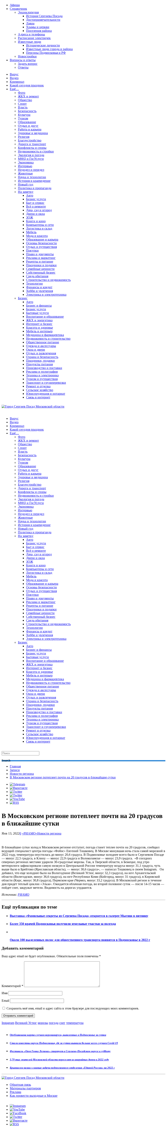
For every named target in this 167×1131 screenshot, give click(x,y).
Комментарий (12, 986)
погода (53, 1023)
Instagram (8, 1023)
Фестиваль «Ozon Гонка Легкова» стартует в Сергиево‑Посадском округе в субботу (60, 1051)
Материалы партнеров (25, 1088)
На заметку (25, 191)
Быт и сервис (35, 203)
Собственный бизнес (40, 272)
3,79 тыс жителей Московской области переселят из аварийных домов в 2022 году (59, 1059)
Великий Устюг (26, 1023)
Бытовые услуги (37, 313)
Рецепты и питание (39, 261)
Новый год (25, 184)
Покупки (32, 250)
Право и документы (40, 254)
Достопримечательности (43, 19)
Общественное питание (42, 342)
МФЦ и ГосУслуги (31, 158)
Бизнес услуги (36, 199)
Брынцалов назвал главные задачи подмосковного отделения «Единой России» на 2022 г (62, 1067)
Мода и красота (37, 236)
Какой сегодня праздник (27, 85)
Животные (25, 173)
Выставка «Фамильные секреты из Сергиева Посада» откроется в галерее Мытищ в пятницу (79, 916)
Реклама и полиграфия (42, 371)
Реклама (15, 1092)
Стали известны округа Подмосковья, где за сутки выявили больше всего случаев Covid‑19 (64, 1043)
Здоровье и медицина (33, 133)
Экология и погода (31, 155)
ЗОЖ (29, 217)
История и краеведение (34, 180)
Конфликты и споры (32, 147)
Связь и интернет (38, 397)
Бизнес (22, 298)
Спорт (22, 103)
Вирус (14, 74)
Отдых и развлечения (41, 353)
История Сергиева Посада (44, 16)
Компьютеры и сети (40, 225)
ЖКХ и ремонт (28, 96)
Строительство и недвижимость (48, 280)
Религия (23, 136)
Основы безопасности (41, 243)
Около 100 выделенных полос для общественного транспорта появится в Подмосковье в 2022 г (80, 940)
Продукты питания (39, 364)
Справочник (18, 8)
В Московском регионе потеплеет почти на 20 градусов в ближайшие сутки (63, 777)
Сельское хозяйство (39, 390)
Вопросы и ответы (23, 60)
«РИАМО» (29, 833)
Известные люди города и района (49, 49)
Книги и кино (36, 221)
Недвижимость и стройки (36, 151)
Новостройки (27, 56)
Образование (27, 122)
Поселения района (39, 30)
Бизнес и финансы (39, 305)
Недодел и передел (31, 169)
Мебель (31, 232)
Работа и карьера (29, 129)
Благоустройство (29, 140)
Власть (22, 107)
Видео (14, 78)
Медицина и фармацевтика (45, 335)
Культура (24, 114)
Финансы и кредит (39, 287)
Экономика (26, 162)
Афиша (15, 5)
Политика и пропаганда (34, 188)
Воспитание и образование (45, 316)
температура (75, 1023)
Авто (29, 195)
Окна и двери (35, 349)
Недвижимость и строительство (48, 338)
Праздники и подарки (41, 265)
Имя (5, 993)
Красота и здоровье (39, 327)
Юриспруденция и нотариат (45, 393)
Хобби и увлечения (39, 291)
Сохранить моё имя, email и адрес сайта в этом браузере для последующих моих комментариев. (73, 1008)
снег (62, 1023)
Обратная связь (20, 1084)
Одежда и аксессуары (41, 346)
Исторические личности (43, 45)
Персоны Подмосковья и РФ (46, 52)
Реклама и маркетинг (41, 258)
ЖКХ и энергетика (39, 320)
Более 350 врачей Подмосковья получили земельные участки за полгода (63, 923)
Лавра (30, 23)
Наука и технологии (32, 177)
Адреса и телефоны (31, 34)
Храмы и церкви (37, 27)
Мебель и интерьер (39, 331)
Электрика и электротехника (46, 294)
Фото (21, 92)
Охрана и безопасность (42, 357)
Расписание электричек (34, 38)
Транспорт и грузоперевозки (46, 382)
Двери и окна (35, 214)
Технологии (34, 283)
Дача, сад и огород (39, 210)
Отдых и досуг (28, 125)
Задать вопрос (27, 63)
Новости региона (22, 773)
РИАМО (23, 894)
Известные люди (29, 41)
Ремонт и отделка (38, 386)
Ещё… (14, 89)
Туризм (23, 118)
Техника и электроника (42, 375)
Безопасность (27, 111)
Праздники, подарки (40, 360)
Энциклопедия (28, 12)
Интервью (25, 166)
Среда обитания (37, 276)
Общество (25, 100)
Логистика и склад (39, 228)
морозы (43, 1023)
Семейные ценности (40, 269)
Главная (15, 766)
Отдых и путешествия (41, 247)
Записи (15, 770)
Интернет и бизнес (39, 324)
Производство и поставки (44, 368)
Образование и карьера (42, 239)
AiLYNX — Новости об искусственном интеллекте (54, 1109)
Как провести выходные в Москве (33, 1095)
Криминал (17, 81)
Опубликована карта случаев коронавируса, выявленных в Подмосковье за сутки (58, 1034)
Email (5, 1000)
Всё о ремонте (36, 206)
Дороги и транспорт (32, 144)
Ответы (23, 67)
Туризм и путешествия (42, 379)
